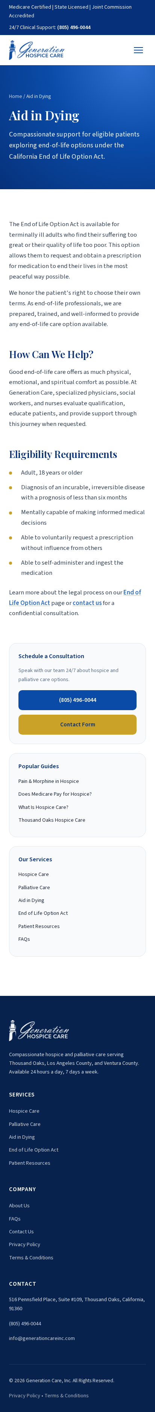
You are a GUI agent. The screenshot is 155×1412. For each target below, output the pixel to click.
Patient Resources (39, 926)
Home (15, 96)
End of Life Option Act (43, 913)
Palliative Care (34, 887)
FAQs (24, 939)
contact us (87, 603)
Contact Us (21, 1232)
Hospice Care (33, 874)
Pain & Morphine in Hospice (48, 781)
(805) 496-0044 (73, 27)
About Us (19, 1206)
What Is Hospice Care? (43, 807)
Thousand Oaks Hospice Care (51, 820)
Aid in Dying (31, 900)
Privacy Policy (24, 1244)
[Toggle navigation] (138, 50)
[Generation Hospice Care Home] (36, 50)
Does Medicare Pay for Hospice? (55, 794)
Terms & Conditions (31, 1258)
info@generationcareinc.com (42, 1338)
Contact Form (77, 724)
